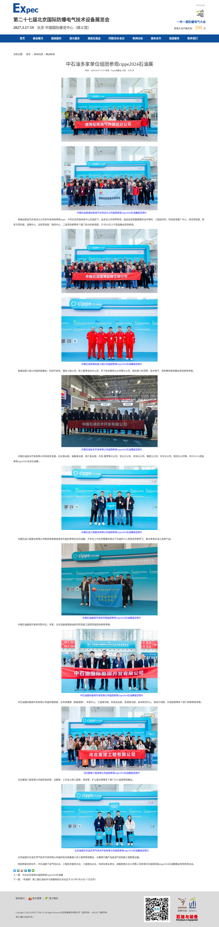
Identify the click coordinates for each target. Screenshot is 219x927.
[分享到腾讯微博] (25, 870)
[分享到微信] (33, 870)
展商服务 (56, 38)
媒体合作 (156, 38)
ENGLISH (201, 5)
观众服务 (74, 38)
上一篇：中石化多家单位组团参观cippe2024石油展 (38, 875)
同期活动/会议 (117, 38)
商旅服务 (174, 38)
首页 (22, 38)
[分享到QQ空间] (18, 870)
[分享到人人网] (29, 870)
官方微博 (36, 898)
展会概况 (38, 38)
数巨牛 (63, 898)
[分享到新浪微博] (22, 870)
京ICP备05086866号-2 (25, 917)
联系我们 (192, 38)
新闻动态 (138, 38)
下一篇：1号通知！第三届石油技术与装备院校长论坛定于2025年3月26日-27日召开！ (55, 879)
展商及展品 (94, 38)
